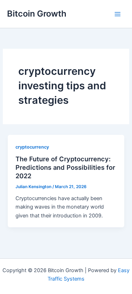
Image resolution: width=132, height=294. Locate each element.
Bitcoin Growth (37, 13)
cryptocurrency (32, 147)
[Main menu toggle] (117, 14)
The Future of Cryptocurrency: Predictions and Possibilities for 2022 (65, 167)
